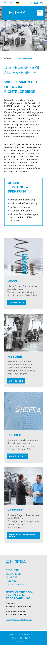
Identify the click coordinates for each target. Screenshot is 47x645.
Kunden (11, 580)
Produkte (12, 570)
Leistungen (13, 573)
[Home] (15, 13)
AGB (11, 634)
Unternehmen (15, 584)
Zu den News (16, 302)
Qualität (11, 577)
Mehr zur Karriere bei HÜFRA (22, 535)
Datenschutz (21, 637)
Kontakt (21, 641)
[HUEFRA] (36, 3)
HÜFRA (8, 58)
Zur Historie (16, 380)
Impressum (26, 634)
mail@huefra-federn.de (19, 619)
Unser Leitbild (17, 456)
